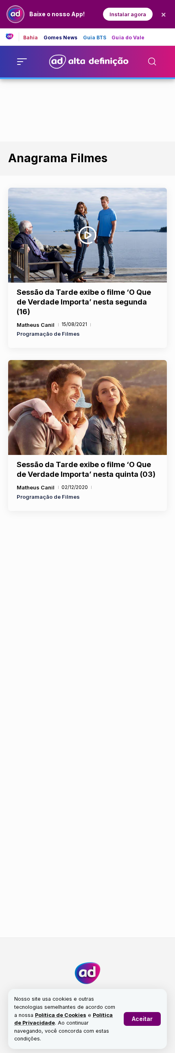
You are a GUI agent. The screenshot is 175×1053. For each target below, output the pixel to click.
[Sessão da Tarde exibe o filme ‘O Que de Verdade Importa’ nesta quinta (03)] (87, 407)
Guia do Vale (128, 37)
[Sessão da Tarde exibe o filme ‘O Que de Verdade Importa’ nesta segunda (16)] (87, 235)
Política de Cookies (60, 1015)
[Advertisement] (87, 108)
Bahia (30, 37)
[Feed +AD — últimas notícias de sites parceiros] (12, 36)
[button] (142, 1019)
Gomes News (61, 37)
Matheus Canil (36, 325)
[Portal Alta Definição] (87, 973)
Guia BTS (95, 37)
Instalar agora (127, 14)
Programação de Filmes (48, 333)
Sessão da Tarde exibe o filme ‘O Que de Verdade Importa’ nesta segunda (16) (84, 302)
